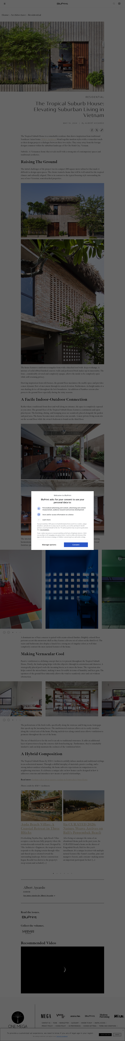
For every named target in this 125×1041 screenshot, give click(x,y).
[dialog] (62, 520)
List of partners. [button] (44, 530)
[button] (62, 520)
